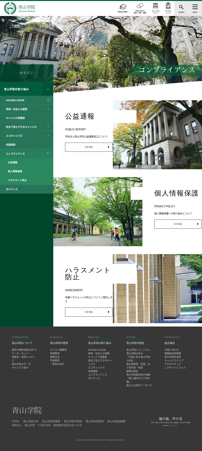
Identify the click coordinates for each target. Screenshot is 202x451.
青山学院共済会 (173, 357)
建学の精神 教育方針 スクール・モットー (24, 351)
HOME (15, 421)
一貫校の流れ (57, 364)
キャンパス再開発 (97, 357)
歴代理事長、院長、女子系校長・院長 (138, 365)
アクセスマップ (173, 364)
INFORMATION (172, 337)
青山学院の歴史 (135, 343)
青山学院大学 (30, 421)
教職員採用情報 (173, 353)
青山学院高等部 (51, 421)
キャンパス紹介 (20, 367)
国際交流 (55, 357)
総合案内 (170, 343)
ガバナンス (94, 378)
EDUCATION (56, 337)
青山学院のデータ (21, 364)
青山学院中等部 (73, 421)
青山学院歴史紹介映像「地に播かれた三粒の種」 (138, 378)
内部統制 (93, 371)
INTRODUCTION (20, 337)
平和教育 (55, 360)
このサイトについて (175, 367)
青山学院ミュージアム (138, 350)
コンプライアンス (97, 374)
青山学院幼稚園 (116, 421)
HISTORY (131, 337)
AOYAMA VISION (97, 350)
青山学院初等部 (95, 421)
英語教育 (55, 353)
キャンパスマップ (174, 360)
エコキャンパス (96, 367)
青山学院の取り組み (16, 89)
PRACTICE (93, 337)
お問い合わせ (172, 350)
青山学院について (22, 343)
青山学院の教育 (59, 343)
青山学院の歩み (134, 353)
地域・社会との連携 (98, 353)
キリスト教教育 (58, 350)
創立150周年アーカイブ (139, 385)
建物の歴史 (132, 371)
